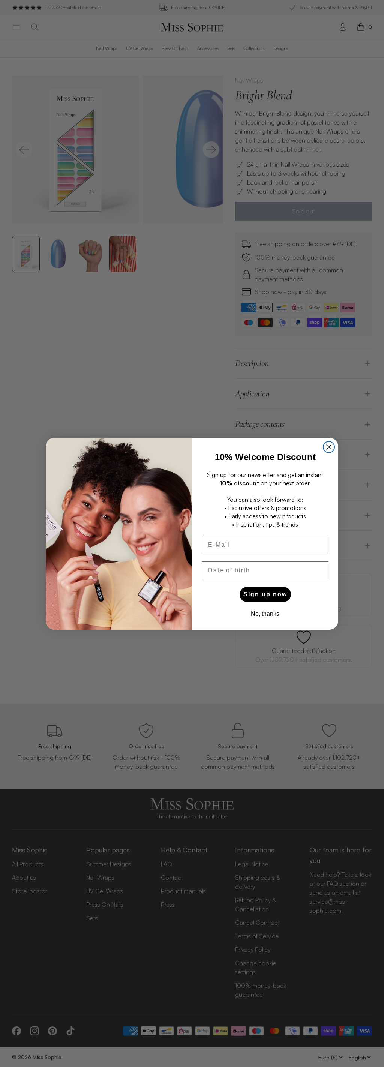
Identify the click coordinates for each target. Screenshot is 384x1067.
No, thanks (265, 614)
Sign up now (265, 594)
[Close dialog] (328, 447)
